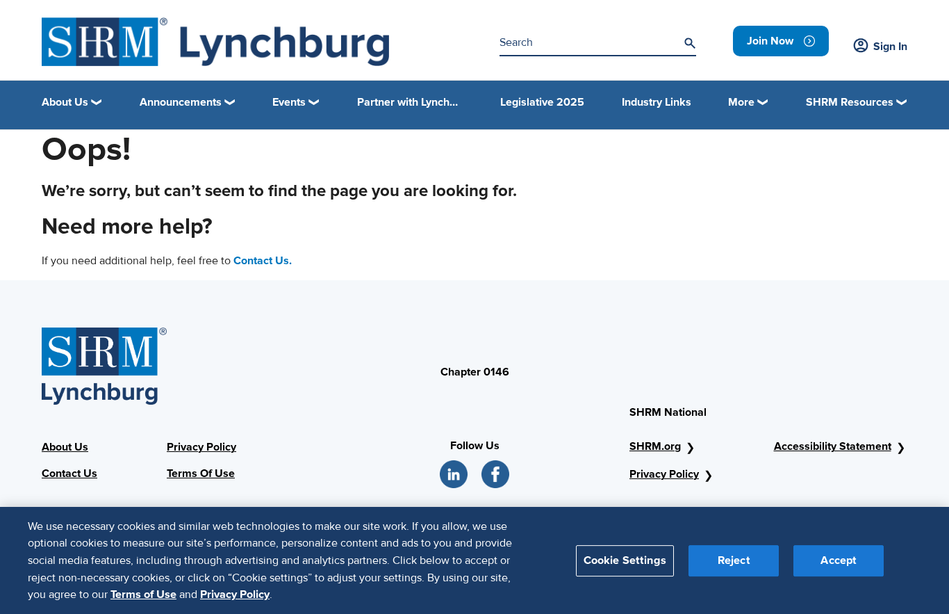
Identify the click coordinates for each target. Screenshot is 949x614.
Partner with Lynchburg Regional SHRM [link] (410, 102)
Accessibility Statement (832, 446)
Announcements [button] (181, 102)
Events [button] (289, 102)
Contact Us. (262, 260)
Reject (734, 560)
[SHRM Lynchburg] (215, 41)
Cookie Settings (625, 560)
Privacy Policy (201, 447)
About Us (65, 447)
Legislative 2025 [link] (542, 102)
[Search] (690, 43)
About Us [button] (65, 102)
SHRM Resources (849, 102)
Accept (838, 560)
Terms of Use (143, 594)
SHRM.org (655, 446)
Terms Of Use (201, 473)
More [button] (741, 102)
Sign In (890, 47)
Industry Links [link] (656, 102)
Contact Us (69, 473)
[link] (781, 41)
